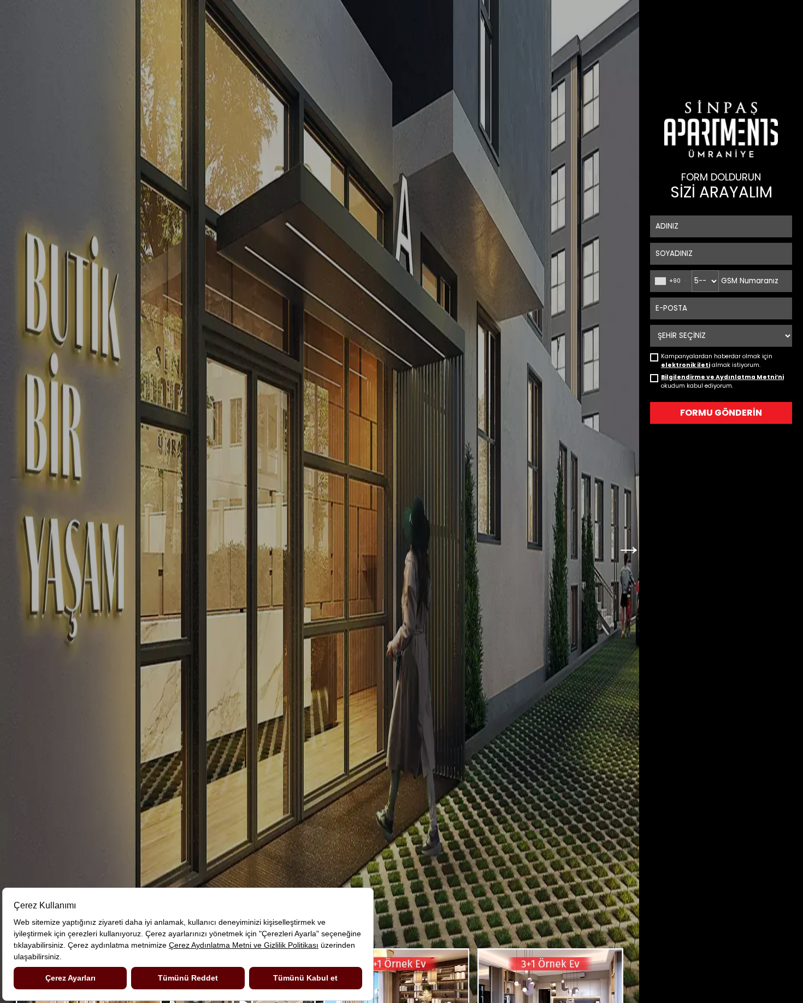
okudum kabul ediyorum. (722, 378)
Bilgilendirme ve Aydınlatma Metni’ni (722, 377)
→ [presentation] (628, 539)
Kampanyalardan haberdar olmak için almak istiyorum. (716, 357)
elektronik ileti (685, 365)
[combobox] (670, 281)
